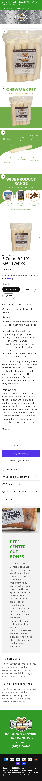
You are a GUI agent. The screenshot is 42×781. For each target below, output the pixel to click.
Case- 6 (28, 289)
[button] (3, 17)
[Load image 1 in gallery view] (21, 237)
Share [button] (9, 499)
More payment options (21, 460)
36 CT (8, 296)
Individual (11, 289)
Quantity (6, 429)
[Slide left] (2, 237)
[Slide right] (39, 237)
